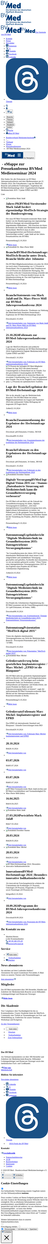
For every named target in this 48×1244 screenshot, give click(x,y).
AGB (8, 1159)
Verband (9, 142)
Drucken (11, 960)
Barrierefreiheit (12, 1162)
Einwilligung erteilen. (9, 1227)
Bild (7, 749)
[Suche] (7, 106)
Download (10, 319)
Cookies (9, 1166)
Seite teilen (13, 1029)
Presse (8, 144)
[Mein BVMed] (7, 108)
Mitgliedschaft (6, 1070)
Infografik (10, 894)
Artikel (8, 408)
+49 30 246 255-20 (15, 941)
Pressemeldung (12, 240)
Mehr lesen (12, 245)
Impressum (10, 1164)
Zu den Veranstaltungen (10, 1024)
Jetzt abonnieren (7, 979)
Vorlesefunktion (14, 958)
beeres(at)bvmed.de (15, 944)
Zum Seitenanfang (15, 1038)
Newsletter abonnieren (9, 1079)
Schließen (7, 1175)
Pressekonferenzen (13, 146)
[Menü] (9, 112)
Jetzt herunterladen (27, 325)
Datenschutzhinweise (14, 1157)
